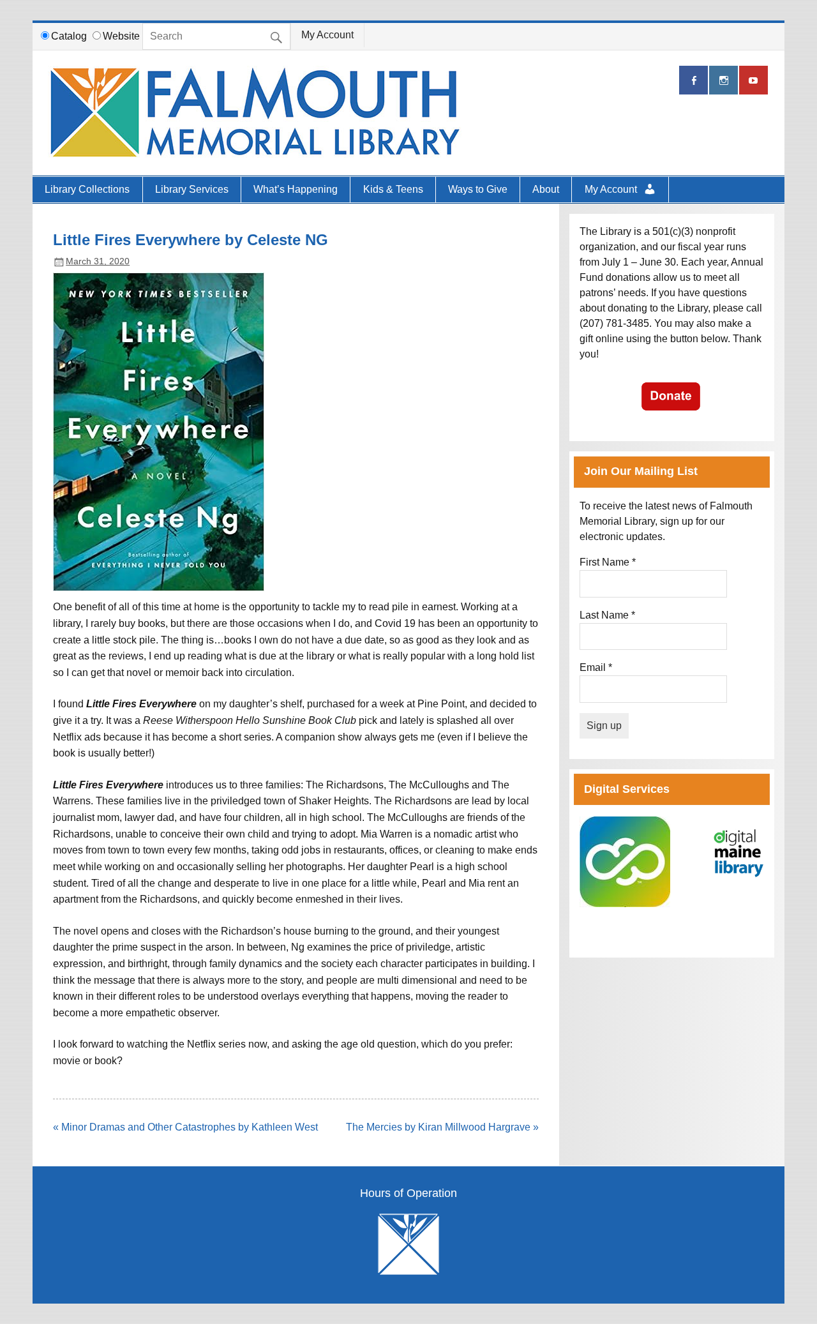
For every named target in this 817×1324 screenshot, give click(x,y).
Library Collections (87, 189)
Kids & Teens (393, 189)
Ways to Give (477, 189)
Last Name (607, 615)
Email (596, 667)
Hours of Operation (408, 1194)
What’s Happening (295, 189)
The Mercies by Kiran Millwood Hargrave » (442, 1127)
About (545, 189)
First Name (608, 562)
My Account (327, 34)
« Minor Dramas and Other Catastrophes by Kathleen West (185, 1127)
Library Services (192, 189)
